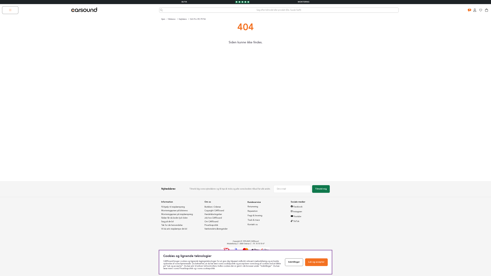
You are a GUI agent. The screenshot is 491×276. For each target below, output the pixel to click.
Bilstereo (172, 19)
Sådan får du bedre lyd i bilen (174, 218)
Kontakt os (253, 225)
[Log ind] (474, 10)
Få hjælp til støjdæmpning (173, 207)
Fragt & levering (255, 216)
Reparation (253, 211)
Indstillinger (294, 262)
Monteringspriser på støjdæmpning (177, 214)
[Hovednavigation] (10, 10)
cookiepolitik (209, 269)
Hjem (163, 19)
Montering (303, 2)
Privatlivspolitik (211, 225)
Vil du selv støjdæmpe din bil (174, 229)
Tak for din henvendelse (172, 225)
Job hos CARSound (213, 218)
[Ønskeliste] (480, 10)
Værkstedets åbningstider (216, 229)
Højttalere (183, 19)
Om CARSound (211, 222)
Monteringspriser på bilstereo (174, 211)
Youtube (297, 217)
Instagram (297, 212)
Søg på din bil (167, 222)
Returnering (253, 207)
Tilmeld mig (321, 189)
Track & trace (254, 220)
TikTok (296, 221)
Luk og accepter (316, 262)
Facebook (298, 207)
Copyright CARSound (214, 211)
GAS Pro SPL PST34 (198, 19)
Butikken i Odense (212, 207)
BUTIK (184, 2)
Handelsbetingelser (213, 214)
